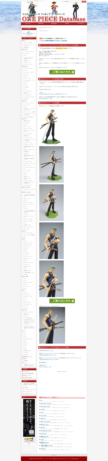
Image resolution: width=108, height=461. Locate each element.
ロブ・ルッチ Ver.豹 (28, 42)
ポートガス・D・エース (46, 403)
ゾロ (25, 280)
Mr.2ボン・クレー (44, 424)
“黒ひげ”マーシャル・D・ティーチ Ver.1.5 (29, 109)
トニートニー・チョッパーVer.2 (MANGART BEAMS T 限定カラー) (29, 211)
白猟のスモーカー (44, 436)
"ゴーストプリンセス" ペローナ (29, 168)
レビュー (25, 362)
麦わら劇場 (26, 276)
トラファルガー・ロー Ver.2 (29, 389)
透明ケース (29, 32)
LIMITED (25, 310)
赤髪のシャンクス (27, 178)
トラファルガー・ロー (28, 91)
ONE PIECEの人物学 (28, 377)
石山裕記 (26, 360)
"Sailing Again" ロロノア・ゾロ (46, 350)
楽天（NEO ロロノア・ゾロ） (46, 98)
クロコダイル (26, 122)
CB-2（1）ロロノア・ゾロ (45, 366)
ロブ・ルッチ (43, 433)
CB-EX (25, 230)
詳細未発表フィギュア (28, 356)
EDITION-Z (26, 49)
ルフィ (25, 336)
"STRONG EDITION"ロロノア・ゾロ (47, 355)
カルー (25, 106)
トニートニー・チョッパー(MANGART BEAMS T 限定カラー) (29, 195)
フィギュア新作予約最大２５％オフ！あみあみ (53, 40)
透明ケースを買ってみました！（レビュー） (29, 34)
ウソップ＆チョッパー (28, 338)
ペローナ (26, 85)
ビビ (25, 346)
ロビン (25, 340)
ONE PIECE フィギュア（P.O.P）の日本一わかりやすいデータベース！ (53, 458)
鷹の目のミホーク (44, 442)
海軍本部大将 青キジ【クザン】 (29, 147)
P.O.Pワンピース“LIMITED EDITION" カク (29, 322)
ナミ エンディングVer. (28, 221)
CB (24, 290)
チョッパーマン (27, 104)
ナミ (41, 400)
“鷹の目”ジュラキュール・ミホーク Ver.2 (29, 183)
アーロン (26, 172)
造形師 (25, 358)
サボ (25, 236)
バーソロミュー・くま (28, 137)
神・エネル (26, 153)
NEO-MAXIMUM (27, 187)
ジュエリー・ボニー (28, 161)
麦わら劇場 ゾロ (43, 362)
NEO (45, 27)
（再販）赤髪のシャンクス (46, 445)
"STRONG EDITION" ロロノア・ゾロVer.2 (48, 359)
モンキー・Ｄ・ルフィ (28, 202)
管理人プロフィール (27, 375)
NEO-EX (25, 100)
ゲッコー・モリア (27, 165)
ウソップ (26, 76)
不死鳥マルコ (26, 47)
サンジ (42, 412)
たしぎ (42, 439)
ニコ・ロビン (43, 415)
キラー (25, 174)
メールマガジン (27, 371)
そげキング (43, 448)
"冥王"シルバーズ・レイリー (29, 149)
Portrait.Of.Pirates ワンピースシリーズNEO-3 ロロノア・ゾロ (53, 93)
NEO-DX (25, 118)
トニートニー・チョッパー (29, 51)
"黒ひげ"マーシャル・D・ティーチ (29, 131)
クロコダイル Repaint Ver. (29, 116)
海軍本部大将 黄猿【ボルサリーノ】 (29, 159)
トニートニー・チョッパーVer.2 (29, 217)
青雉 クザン (26, 60)
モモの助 (26, 387)
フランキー (43, 418)
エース (25, 348)
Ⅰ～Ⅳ (25, 330)
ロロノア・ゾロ (27, 62)
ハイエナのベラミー (28, 393)
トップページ (40, 27)
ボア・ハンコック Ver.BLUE (29, 111)
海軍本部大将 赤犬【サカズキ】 (29, 156)
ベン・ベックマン (27, 170)
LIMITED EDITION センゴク (29, 319)
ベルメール (26, 352)
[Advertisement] (56, 33)
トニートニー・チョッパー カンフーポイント (29, 81)
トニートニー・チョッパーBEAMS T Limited (29, 58)
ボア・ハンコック (27, 126)
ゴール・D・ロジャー (28, 180)
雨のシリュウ (26, 176)
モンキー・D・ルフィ (45, 421)
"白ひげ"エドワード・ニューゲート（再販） (29, 140)
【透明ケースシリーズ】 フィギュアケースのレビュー (29, 365)
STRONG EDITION (27, 192)
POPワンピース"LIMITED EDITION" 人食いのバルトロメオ (30, 327)
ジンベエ (26, 124)
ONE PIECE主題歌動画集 (28, 373)
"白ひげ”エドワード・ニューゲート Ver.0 (30, 114)
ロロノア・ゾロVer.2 (28, 219)
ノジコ (25, 298)
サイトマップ (54, 455)
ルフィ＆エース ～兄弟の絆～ (29, 234)
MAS (24, 40)
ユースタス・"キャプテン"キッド (29, 190)
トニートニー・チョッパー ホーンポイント (29, 45)
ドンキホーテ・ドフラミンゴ (29, 163)
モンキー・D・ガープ (28, 128)
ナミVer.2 (42, 409)
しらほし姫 (26, 87)
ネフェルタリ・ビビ (45, 406)
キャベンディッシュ (28, 324)
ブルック (42, 427)
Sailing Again (26, 66)
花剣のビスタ (26, 135)
